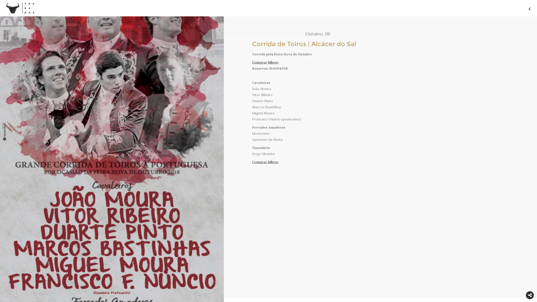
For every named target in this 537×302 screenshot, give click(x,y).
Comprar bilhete (265, 62)
